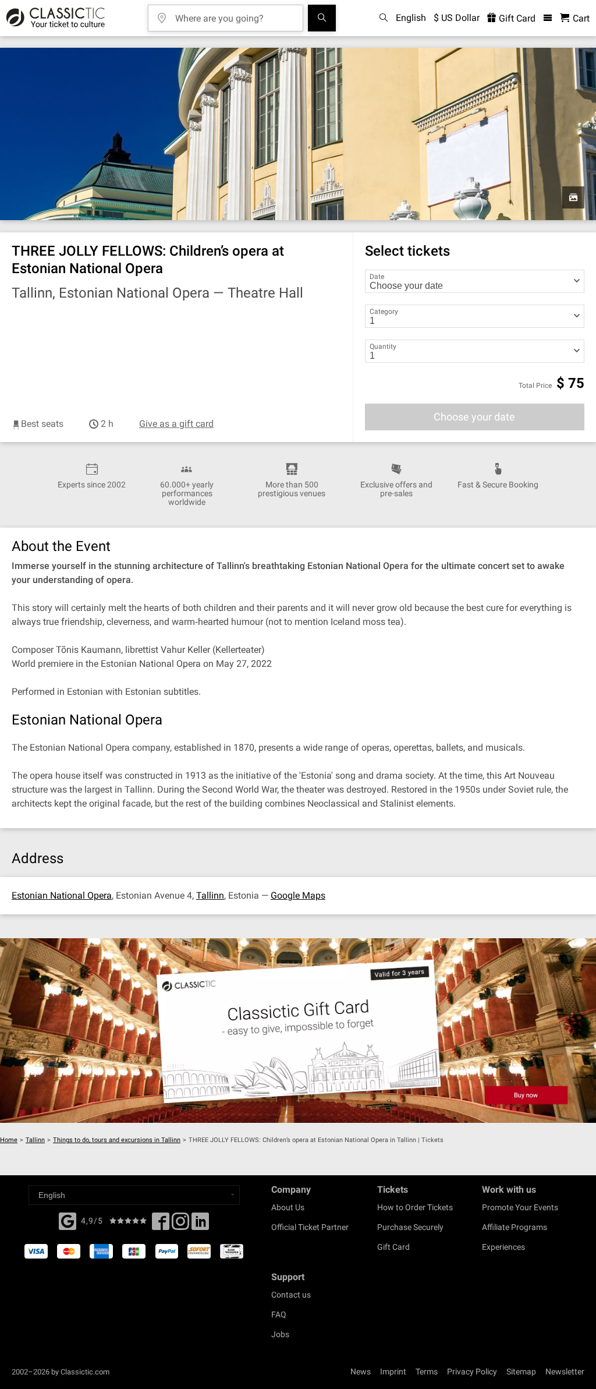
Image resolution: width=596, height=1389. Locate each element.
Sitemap (521, 1371)
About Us (287, 1207)
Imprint (393, 1371)
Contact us (291, 1294)
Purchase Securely (410, 1227)
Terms (427, 1371)
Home (8, 1140)
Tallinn (210, 895)
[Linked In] (200, 1224)
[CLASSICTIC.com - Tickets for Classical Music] (54, 18)
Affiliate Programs (514, 1227)
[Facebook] (67, 1220)
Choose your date (474, 417)
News (360, 1371)
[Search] (322, 18)
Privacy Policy (472, 1371)
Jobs (280, 1334)
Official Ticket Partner (310, 1227)
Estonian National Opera (62, 895)
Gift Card (515, 18)
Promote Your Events (520, 1207)
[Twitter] (180, 1224)
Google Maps (298, 895)
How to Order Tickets (415, 1207)
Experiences (503, 1247)
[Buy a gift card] (298, 1030)
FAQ (278, 1314)
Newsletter (564, 1371)
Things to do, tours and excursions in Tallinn (116, 1140)
